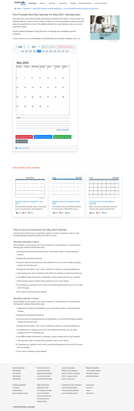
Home (18, 8)
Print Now (22, 141)
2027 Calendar (17, 373)
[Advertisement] (104, 54)
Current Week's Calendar (93, 370)
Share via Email (23, 148)
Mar (30, 51)
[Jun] (24, 46)
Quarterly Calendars (68, 368)
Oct (59, 51)
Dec (67, 51)
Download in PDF (25, 137)
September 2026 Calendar (44, 373)
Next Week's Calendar (92, 373)
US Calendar (16, 388)
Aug (50, 51)
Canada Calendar (17, 390)
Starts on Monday (49, 47)
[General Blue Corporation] (20, 3)
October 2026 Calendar (43, 376)
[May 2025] (39, 46)
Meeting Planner (42, 401)
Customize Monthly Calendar (70, 390)
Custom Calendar (100, 3)
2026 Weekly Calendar (92, 376)
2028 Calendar (17, 376)
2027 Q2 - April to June (68, 379)
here (78, 38)
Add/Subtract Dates (43, 388)
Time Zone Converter (43, 399)
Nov (63, 51)
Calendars (32, 3)
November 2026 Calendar (44, 379)
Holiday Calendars (85, 3)
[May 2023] (28, 46)
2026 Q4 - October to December (71, 373)
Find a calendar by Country (20, 393)
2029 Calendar (17, 379)
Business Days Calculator (44, 396)
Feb (26, 51)
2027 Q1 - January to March (69, 376)
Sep (55, 51)
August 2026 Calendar (43, 370)
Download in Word (43, 137)
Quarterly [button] (63, 3)
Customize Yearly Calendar (69, 388)
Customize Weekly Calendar (70, 393)
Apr (35, 51)
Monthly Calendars (43, 368)
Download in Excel (63, 137)
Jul (46, 51)
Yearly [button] (42, 3)
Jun (43, 51)
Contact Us (89, 388)
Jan (22, 51)
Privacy (88, 390)
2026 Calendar (17, 370)
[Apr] (16, 46)
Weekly (73, 3)
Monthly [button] (52, 3)
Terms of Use (90, 393)
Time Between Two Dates (44, 390)
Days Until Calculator (43, 393)
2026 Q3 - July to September (70, 370)
